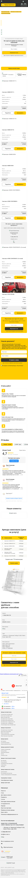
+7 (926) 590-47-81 (14, 236)
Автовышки (3, 760)
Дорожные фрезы (5, 752)
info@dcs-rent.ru (14, 239)
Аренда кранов (4, 738)
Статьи (3, 799)
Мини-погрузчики (5, 733)
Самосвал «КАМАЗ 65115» (9, 543)
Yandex (9, 444)
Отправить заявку (14, 360)
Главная (3, 9)
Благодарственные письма (8, 801)
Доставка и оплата (6, 795)
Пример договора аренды (8, 810)
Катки (2, 753)
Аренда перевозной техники (7, 769)
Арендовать (20, 113)
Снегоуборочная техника (7, 780)
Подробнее (8, 113)
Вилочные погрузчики (6, 731)
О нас (2, 793)
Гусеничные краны (5, 742)
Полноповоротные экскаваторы (8, 724)
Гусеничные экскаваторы (7, 714)
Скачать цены (14, 563)
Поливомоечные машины (6, 763)
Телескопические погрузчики (7, 734)
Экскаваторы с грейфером (7, 723)
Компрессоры (4, 755)
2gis (20, 444)
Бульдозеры (4, 750)
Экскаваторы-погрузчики (7, 718)
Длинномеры (4, 771)
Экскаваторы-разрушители (7, 720)
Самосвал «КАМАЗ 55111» (9, 540)
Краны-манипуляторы (6, 744)
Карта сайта (4, 812)
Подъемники (4, 762)
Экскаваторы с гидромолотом (8, 721)
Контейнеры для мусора (6, 773)
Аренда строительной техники (8, 758)
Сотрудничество (5, 803)
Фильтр (24, 74)
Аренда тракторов (5, 782)
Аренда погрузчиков (6, 727)
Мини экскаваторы (5, 717)
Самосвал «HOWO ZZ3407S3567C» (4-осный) (9, 553)
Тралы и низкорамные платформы (9, 774)
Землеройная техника (6, 777)
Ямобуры (3, 766)
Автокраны (3, 741)
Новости (3, 790)
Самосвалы (3, 765)
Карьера (3, 805)
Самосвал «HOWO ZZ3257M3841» (8, 549)
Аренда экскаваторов (6, 712)
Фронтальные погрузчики (7, 735)
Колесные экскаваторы (6, 715)
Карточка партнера (6, 808)
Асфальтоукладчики (5, 749)
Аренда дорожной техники (7, 747)
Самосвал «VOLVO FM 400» (9, 555)
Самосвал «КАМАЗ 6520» (9, 546)
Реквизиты (4, 797)
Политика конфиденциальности (9, 814)
